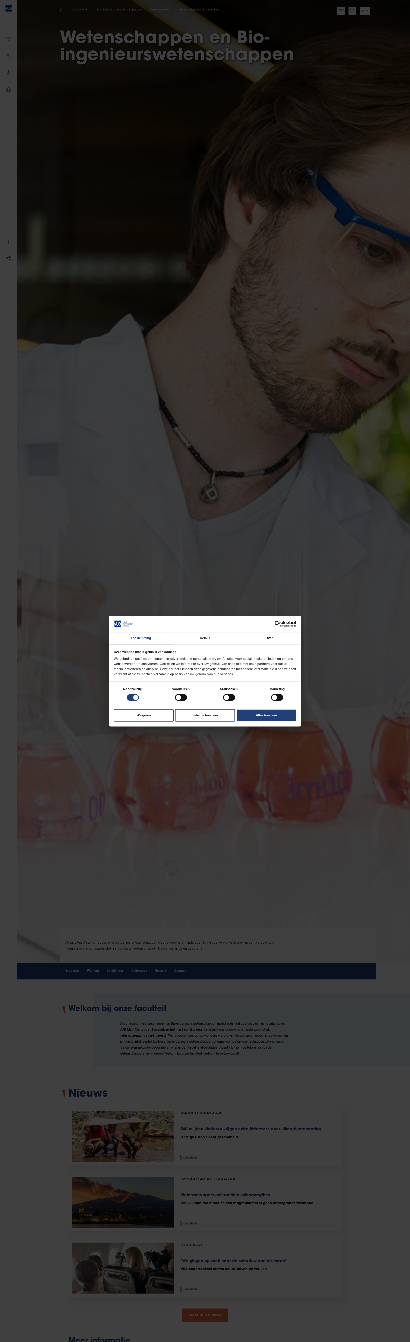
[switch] (181, 697)
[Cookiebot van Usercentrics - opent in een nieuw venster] (277, 624)
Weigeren (144, 715)
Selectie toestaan (205, 715)
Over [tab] (269, 638)
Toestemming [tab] (141, 638)
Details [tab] (205, 638)
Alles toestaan (266, 715)
